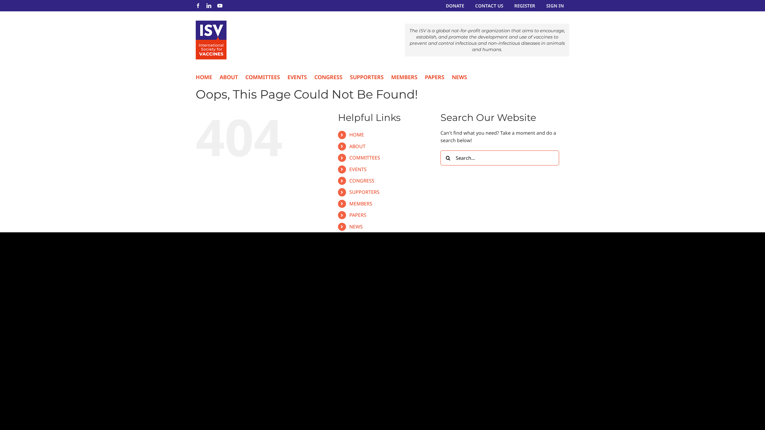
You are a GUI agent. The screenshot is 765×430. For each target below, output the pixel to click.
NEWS (356, 226)
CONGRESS (361, 180)
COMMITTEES (364, 157)
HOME (356, 134)
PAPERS (357, 215)
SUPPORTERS (364, 192)
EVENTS (358, 169)
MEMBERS (360, 203)
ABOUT (357, 146)
